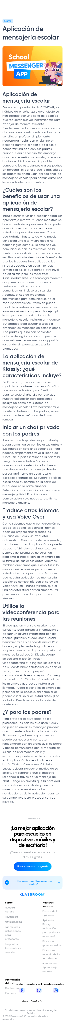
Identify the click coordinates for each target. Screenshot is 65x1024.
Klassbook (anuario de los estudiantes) (51, 954)
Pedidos (31, 1013)
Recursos (10, 993)
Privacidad (11, 916)
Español (35, 1001)
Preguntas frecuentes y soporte (13, 948)
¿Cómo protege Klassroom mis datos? (33, 882)
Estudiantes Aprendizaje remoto (49, 967)
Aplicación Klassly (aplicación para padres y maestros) (51, 928)
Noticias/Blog (13, 921)
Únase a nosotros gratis (32, 866)
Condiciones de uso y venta (20, 1010)
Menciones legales (48, 1010)
